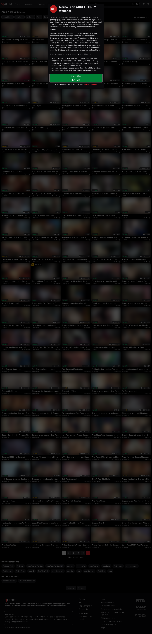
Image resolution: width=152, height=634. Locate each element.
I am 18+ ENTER (76, 78)
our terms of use (90, 84)
